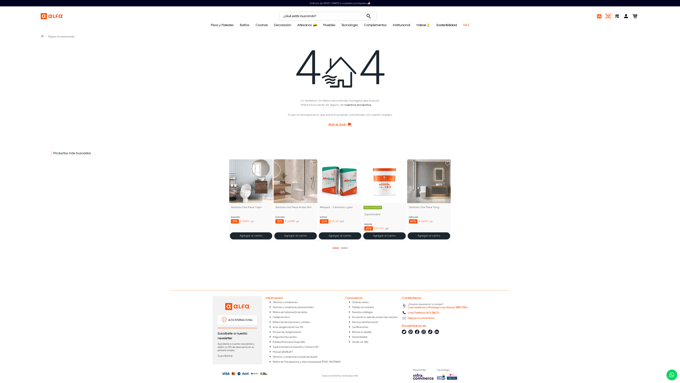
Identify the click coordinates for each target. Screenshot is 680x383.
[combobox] (347, 16)
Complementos (375, 25)
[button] (626, 16)
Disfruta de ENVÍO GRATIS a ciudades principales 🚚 (340, 3)
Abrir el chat (337, 124)
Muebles (329, 25)
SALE (466, 25)
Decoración (282, 25)
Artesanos (304, 25)
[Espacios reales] (608, 16)
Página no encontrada (61, 36)
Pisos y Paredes (222, 25)
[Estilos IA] (599, 16)
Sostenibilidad (446, 25)
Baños (244, 25)
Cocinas (262, 25)
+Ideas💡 (423, 25)
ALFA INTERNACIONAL (240, 319)
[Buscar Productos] (369, 15)
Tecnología (349, 25)
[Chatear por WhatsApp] (672, 375)
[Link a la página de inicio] (43, 36)
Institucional (401, 25)
